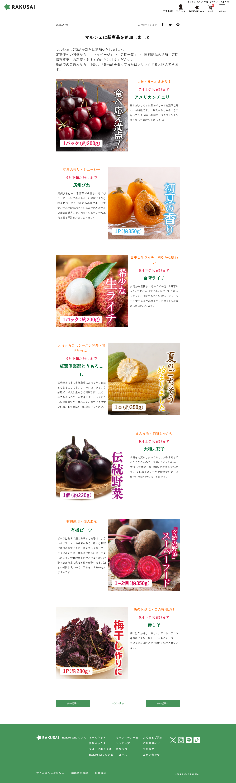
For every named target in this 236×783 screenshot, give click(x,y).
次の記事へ (163, 703)
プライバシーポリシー (50, 773)
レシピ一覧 (123, 743)
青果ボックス (97, 743)
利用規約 (100, 773)
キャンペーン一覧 (127, 737)
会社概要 (148, 749)
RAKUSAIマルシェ (101, 754)
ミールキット (97, 737)
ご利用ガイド (224, 1)
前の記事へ (73, 703)
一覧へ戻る (118, 703)
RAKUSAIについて (74, 737)
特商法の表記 (79, 773)
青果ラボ (121, 749)
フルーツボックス (100, 749)
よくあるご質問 (194, 1)
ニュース (121, 754)
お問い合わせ (209, 1)
